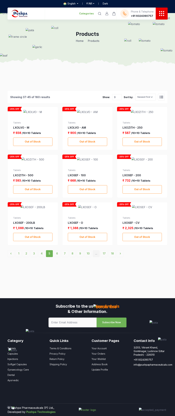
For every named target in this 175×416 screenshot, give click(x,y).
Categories (86, 13)
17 (104, 253)
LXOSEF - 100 (77, 175)
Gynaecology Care (18, 369)
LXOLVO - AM (77, 127)
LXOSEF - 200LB (24, 222)
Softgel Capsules (17, 364)
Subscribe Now (111, 322)
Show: (106, 97)
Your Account (99, 348)
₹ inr (89, 3)
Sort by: (128, 97)
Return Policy (57, 359)
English (71, 3)
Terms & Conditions (60, 348)
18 (112, 253)
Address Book (100, 364)
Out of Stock (33, 141)
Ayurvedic (13, 380)
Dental (11, 374)
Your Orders (98, 353)
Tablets (12, 348)
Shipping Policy (58, 364)
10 (88, 253)
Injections (13, 359)
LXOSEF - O (75, 222)
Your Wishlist (99, 359)
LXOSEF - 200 (132, 175)
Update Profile (100, 369)
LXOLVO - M (21, 127)
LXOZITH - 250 (133, 127)
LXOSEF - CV (131, 222)
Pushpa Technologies (41, 412)
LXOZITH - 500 (23, 175)
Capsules (13, 353)
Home (80, 41)
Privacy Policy (57, 353)
